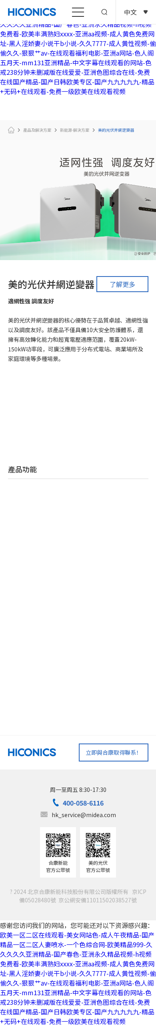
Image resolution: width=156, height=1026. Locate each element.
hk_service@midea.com (84, 815)
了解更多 (122, 284)
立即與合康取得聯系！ (114, 752)
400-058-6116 (83, 803)
